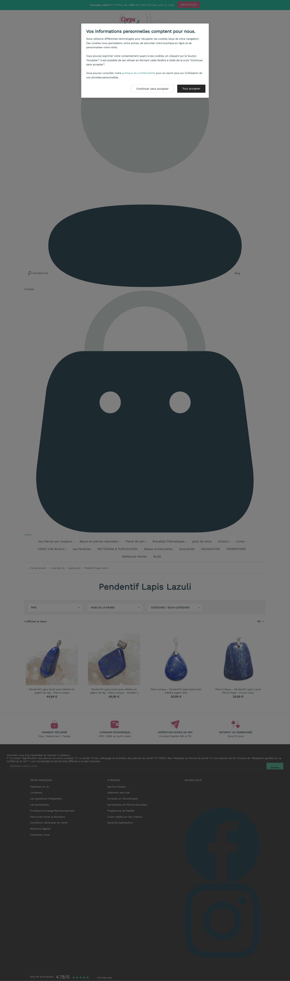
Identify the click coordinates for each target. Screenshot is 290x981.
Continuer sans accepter (152, 88)
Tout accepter (191, 88)
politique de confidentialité (138, 73)
